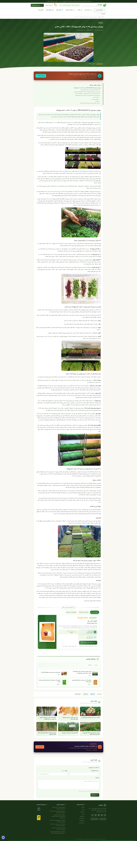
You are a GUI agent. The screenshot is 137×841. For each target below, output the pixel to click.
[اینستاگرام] (102, 815)
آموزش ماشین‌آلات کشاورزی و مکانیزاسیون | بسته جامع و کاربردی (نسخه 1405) (58, 816)
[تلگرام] (105, 815)
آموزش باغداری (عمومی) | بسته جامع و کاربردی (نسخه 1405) (57, 821)
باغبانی (82, 807)
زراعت (96, 665)
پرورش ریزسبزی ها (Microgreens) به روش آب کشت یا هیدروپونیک (87, 88)
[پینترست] (98, 815)
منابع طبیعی (81, 818)
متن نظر (97, 777)
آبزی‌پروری (82, 816)
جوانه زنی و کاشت (95, 99)
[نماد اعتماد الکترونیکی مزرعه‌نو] (39, 810)
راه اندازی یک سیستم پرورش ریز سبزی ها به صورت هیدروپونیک (87, 95)
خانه (103, 17)
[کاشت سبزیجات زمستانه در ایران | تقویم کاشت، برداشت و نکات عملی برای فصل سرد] (95, 673)
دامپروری (82, 811)
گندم (97, 181)
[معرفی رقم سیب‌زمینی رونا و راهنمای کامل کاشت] (64, 673)
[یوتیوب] (95, 815)
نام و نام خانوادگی (94, 770)
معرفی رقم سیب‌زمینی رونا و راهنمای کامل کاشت (50, 672)
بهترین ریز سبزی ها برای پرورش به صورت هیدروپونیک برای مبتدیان (86, 91)
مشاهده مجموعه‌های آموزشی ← (52, 1)
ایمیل (64, 770)
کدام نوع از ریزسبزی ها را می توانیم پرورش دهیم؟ (90, 89)
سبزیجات (99, 17)
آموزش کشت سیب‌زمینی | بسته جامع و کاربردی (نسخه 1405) (81, 681)
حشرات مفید (81, 823)
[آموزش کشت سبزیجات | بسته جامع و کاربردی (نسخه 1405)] (64, 682)
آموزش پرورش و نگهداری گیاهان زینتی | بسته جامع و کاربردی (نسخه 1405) (57, 832)
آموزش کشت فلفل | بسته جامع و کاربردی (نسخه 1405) (58, 828)
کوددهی (96, 101)
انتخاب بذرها (96, 97)
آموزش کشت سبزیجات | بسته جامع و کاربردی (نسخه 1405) (49, 681)
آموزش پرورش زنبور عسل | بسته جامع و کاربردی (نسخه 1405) (57, 811)
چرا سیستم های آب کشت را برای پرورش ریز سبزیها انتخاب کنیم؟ (87, 93)
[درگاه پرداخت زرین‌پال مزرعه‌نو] (39, 817)
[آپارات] (92, 815)
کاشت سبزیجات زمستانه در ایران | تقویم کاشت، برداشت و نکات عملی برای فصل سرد (82, 672)
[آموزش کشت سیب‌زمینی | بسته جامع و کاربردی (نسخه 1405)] (95, 682)
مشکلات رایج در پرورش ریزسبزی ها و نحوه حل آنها (89, 103)
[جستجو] (61, 5)
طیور (83, 814)
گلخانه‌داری (82, 820)
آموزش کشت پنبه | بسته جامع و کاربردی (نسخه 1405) (59, 808)
